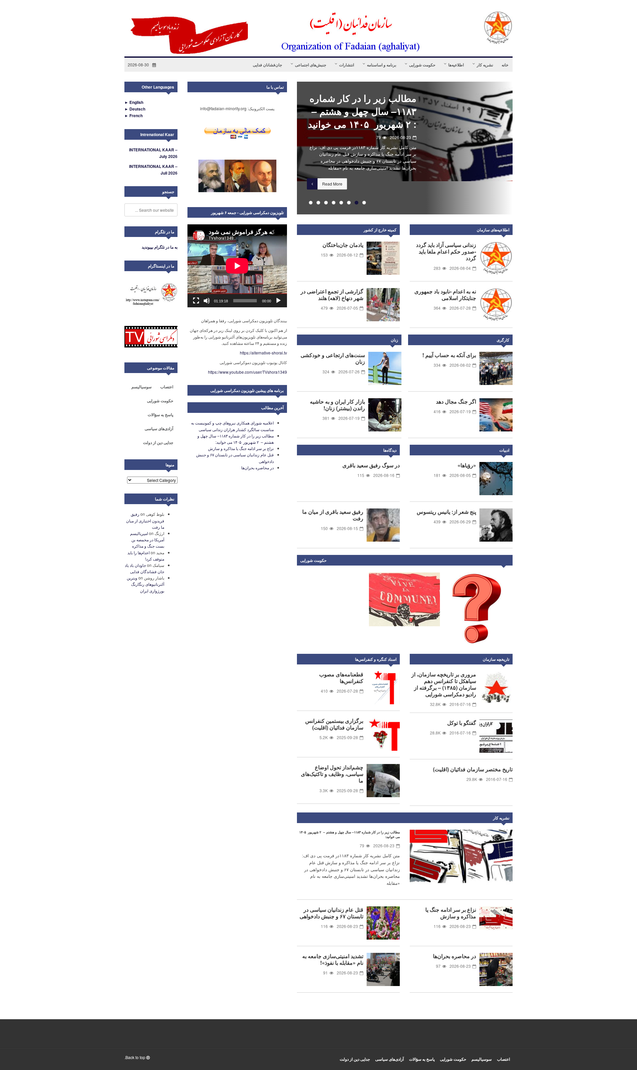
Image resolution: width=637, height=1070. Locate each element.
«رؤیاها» (467, 465)
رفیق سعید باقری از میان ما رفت (332, 515)
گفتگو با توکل (461, 722)
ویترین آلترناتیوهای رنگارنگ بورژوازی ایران (145, 584)
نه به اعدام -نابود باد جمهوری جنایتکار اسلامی (445, 294)
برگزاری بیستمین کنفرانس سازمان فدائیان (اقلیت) (334, 724)
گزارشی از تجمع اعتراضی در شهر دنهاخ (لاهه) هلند (332, 294)
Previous (287, 148)
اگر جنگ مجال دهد (456, 401)
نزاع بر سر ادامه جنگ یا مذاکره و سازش (370, 104)
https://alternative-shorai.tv (263, 352)
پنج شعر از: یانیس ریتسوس (446, 511)
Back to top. (135, 1057)
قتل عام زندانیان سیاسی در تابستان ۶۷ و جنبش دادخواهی (331, 913)
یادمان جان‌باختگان (342, 245)
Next (506, 561)
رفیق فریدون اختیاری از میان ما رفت (145, 520)
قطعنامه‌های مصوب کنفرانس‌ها (341, 677)
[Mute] (206, 300)
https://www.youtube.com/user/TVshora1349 (247, 372)
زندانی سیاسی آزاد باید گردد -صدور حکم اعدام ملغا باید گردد (446, 251)
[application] (237, 265)
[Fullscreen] (196, 300)
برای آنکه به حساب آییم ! (449, 355)
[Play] (278, 300)
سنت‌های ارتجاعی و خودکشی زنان (333, 358)
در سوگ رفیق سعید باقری (371, 465)
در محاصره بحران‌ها (454, 956)
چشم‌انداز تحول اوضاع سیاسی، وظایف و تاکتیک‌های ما (332, 773)
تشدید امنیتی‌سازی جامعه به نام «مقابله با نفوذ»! (332, 959)
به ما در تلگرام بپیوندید (159, 247)
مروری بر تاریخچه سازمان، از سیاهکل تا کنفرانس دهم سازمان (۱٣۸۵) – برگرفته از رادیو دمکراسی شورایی (443, 684)
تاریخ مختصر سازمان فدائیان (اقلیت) (473, 769)
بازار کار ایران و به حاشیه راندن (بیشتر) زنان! (337, 405)
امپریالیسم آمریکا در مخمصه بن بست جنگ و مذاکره (147, 539)
